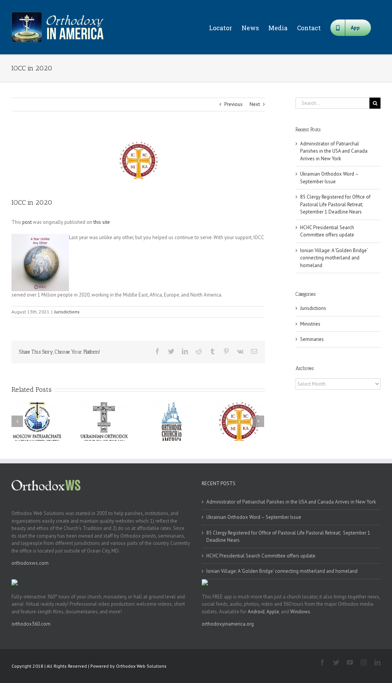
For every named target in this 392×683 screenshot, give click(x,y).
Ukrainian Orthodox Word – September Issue (253, 517)
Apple (272, 611)
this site (101, 222)
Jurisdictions (67, 312)
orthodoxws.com (30, 563)
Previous (233, 104)
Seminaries (312, 339)
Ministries (310, 324)
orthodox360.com (31, 624)
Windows (300, 611)
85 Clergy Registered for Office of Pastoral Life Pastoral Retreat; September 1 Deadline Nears (335, 204)
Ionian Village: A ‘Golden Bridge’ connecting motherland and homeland (334, 258)
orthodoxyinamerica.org (228, 624)
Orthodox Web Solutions (141, 666)
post (27, 222)
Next (255, 104)
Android (256, 611)
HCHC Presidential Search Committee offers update (260, 556)
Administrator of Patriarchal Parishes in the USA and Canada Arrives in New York (334, 151)
